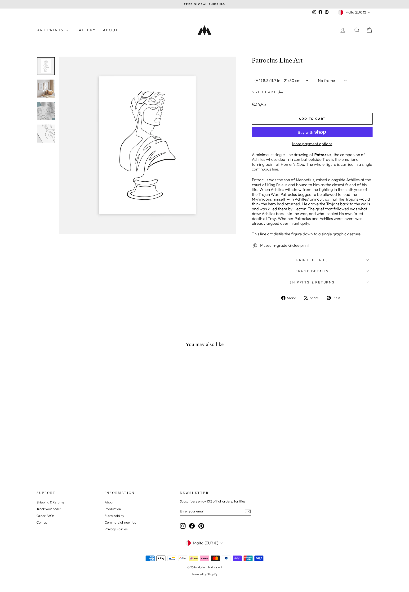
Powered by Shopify (204, 574)
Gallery (86, 30)
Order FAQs (45, 516)
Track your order (48, 509)
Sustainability (114, 516)
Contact (42, 522)
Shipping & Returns (312, 282)
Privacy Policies (116, 529)
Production (113, 509)
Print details (312, 260)
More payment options (312, 143)
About (110, 30)
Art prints (51, 30)
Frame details (312, 271)
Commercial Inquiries (120, 522)
